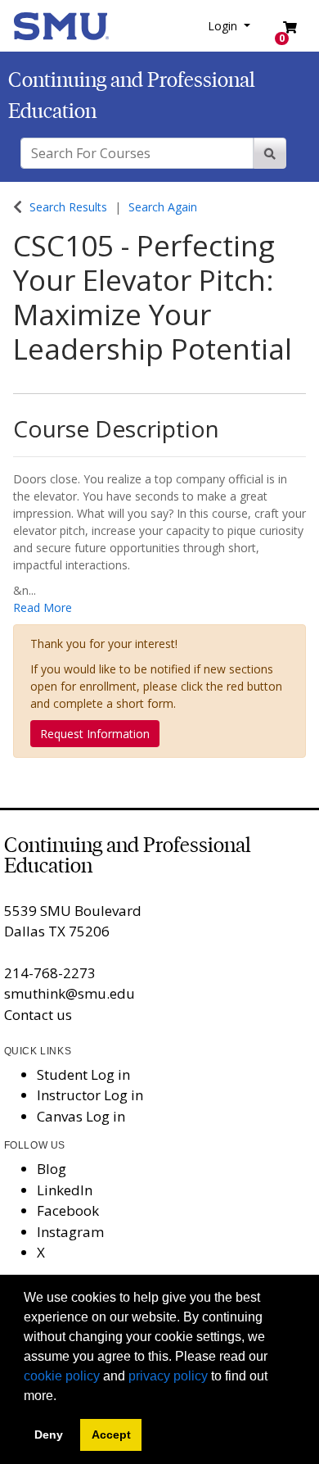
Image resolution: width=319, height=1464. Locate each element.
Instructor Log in (90, 1095)
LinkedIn (64, 1190)
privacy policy (168, 1376)
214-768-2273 (50, 972)
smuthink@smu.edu (69, 993)
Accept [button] (111, 1434)
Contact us (38, 1014)
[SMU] (61, 24)
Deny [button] (48, 1434)
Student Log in (83, 1074)
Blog (51, 1168)
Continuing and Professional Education (127, 855)
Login (224, 26)
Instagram (70, 1231)
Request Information (95, 733)
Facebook (68, 1210)
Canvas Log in (81, 1116)
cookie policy (62, 1376)
